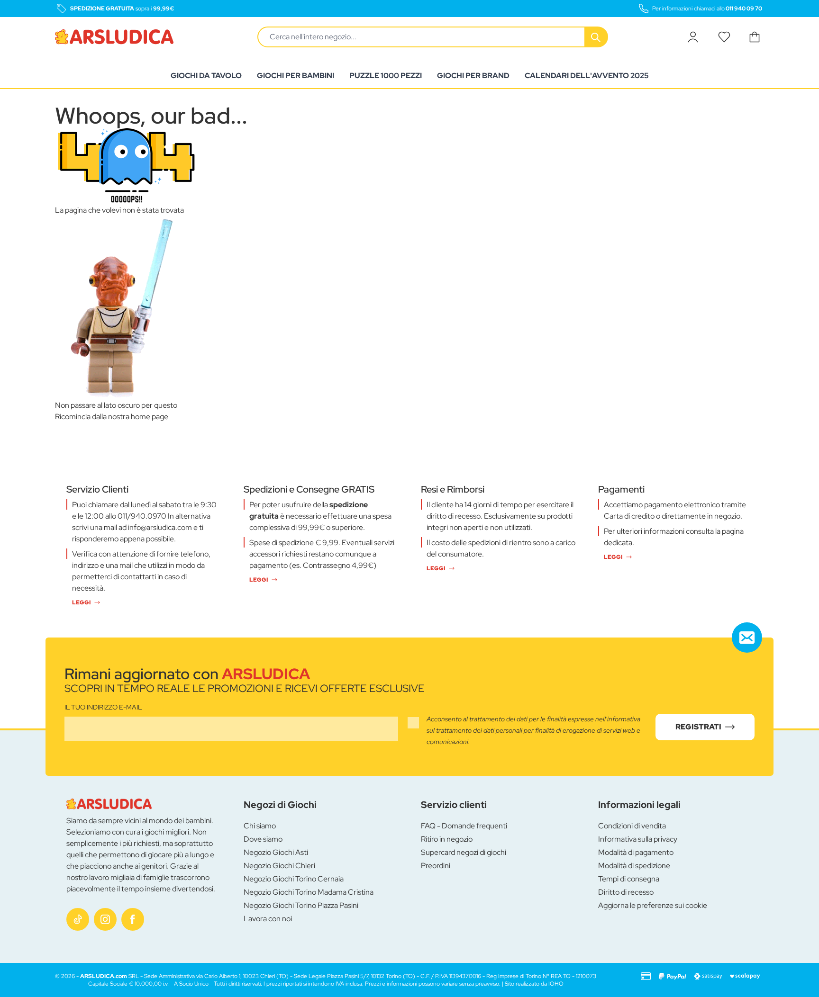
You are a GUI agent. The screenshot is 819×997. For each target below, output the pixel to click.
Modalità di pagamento (635, 852)
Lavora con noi (268, 919)
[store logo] (114, 37)
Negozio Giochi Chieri (279, 866)
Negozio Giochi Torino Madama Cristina (308, 892)
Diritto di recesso (626, 892)
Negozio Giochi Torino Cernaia (294, 879)
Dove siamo (263, 839)
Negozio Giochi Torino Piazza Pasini (301, 905)
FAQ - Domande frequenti (464, 826)
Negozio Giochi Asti (276, 852)
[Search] (596, 37)
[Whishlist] (724, 37)
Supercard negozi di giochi (463, 852)
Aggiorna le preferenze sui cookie (652, 905)
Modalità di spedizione (634, 866)
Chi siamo (260, 826)
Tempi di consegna (628, 879)
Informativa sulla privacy (637, 839)
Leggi (81, 602)
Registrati (698, 727)
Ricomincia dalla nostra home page (111, 417)
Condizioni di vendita (632, 826)
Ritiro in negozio (447, 839)
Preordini (435, 866)
